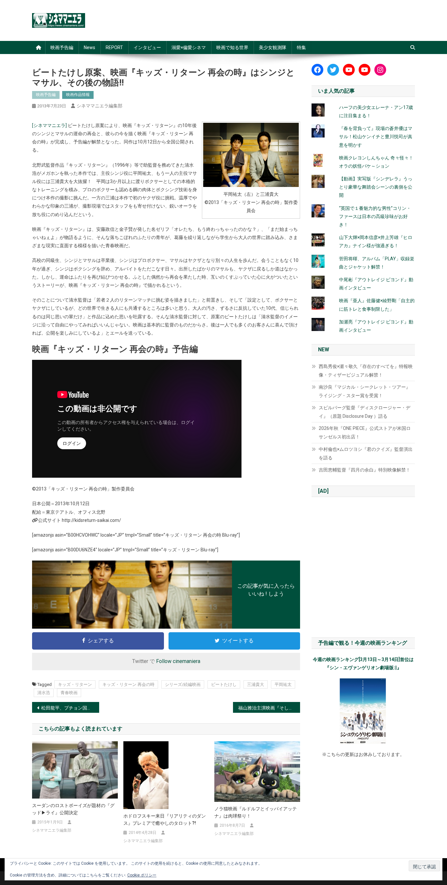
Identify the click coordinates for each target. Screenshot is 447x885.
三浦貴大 (255, 684)
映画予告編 (61, 47)
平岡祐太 (283, 684)
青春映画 (69, 692)
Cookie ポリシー (141, 875)
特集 (301, 47)
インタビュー (147, 47)
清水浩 (43, 692)
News (89, 47)
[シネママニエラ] (49, 125)
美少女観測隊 (272, 47)
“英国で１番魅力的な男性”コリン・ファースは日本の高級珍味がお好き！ (375, 216)
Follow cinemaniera (178, 661)
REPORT (114, 47)
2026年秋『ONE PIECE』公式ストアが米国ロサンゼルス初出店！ (365, 432)
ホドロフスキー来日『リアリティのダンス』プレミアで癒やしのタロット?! (164, 819)
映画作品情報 (78, 94)
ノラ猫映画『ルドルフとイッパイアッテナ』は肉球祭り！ (255, 812)
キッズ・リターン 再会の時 (128, 684)
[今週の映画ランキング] (363, 711)
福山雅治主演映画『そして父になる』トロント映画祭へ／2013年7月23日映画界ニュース (269, 707)
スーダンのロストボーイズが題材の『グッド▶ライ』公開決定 (73, 809)
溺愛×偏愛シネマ (188, 47)
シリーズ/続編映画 (183, 684)
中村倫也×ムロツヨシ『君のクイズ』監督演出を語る (366, 453)
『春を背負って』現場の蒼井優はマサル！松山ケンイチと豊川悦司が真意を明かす (375, 136)
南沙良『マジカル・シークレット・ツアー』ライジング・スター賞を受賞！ (364, 391)
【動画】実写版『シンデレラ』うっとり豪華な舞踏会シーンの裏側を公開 (375, 187)
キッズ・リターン (75, 684)
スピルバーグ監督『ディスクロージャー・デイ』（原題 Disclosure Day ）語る (364, 412)
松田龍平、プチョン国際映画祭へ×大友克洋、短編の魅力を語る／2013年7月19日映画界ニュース (70, 707)
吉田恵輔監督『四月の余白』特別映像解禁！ (364, 469)
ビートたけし (224, 684)
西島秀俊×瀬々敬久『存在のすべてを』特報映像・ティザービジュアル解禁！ (366, 371)
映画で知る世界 (232, 47)
